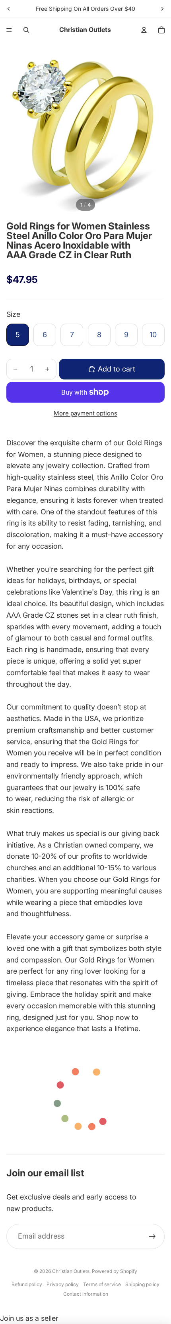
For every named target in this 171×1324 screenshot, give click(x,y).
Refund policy (27, 1284)
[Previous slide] (8, 9)
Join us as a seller (29, 1318)
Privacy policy (63, 1284)
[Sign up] (152, 1236)
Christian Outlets (70, 1271)
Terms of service (102, 1284)
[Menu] (9, 30)
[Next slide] (162, 9)
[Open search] (26, 30)
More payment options (85, 413)
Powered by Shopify (114, 1271)
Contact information (85, 1294)
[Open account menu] (144, 30)
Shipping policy (142, 1284)
